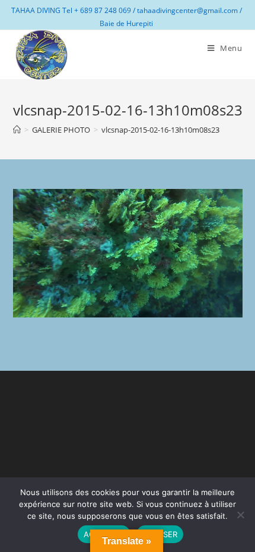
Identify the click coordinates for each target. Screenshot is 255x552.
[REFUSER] (240, 515)
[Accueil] (17, 129)
